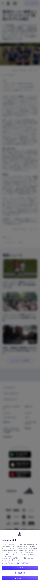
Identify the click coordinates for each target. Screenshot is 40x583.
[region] (20, 556)
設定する (20, 567)
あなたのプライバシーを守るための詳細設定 (15, 563)
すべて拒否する (20, 573)
